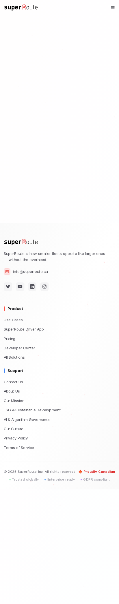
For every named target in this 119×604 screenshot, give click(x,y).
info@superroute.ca (30, 271)
